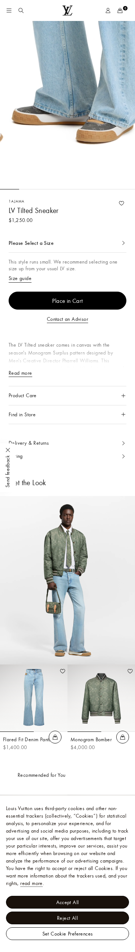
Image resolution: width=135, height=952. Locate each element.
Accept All (67, 902)
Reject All (67, 918)
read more (31, 883)
